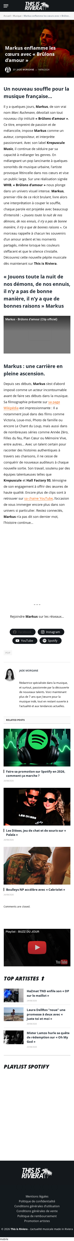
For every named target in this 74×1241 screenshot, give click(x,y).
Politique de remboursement (37, 1216)
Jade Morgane (25, 69)
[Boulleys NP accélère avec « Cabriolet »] (37, 866)
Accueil (7, 15)
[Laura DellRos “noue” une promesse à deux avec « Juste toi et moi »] (14, 1014)
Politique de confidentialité (37, 1201)
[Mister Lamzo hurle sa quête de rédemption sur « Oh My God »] (14, 1037)
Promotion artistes (37, 1221)
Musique (17, 15)
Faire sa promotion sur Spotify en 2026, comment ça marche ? (35, 773)
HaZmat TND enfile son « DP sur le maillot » (48, 993)
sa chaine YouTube (38, 498)
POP (7, 652)
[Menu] (6, 6)
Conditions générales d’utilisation (37, 1206)
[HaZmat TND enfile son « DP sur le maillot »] (14, 995)
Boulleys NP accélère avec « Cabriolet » (35, 889)
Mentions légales (37, 1196)
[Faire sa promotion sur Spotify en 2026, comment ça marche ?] (37, 747)
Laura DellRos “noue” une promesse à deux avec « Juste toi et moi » (46, 1014)
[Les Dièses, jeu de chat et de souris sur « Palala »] (37, 807)
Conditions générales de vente (37, 1211)
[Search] (68, 6)
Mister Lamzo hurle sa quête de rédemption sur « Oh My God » (48, 1037)
